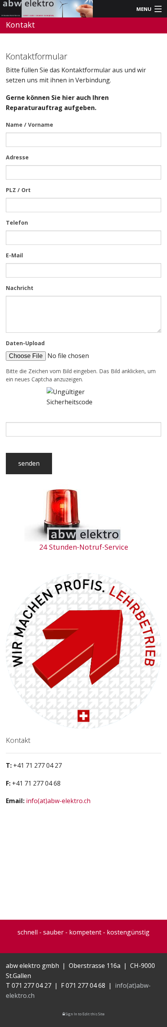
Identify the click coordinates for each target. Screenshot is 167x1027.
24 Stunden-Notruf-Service (83, 547)
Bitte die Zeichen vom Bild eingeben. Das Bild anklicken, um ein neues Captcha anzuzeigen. (81, 375)
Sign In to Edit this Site (84, 1014)
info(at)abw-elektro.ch (58, 800)
